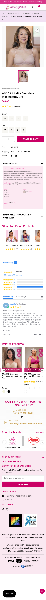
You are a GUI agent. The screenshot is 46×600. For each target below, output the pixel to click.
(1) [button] (14, 287)
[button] (8, 330)
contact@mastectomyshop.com (25, 423)
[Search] (33, 7)
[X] (7, 509)
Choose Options (12, 370)
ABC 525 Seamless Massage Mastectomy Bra (33, 376)
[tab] (8, 297)
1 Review (17, 106)
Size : (4, 114)
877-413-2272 (25, 413)
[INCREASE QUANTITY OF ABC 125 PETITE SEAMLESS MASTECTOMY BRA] (12, 139)
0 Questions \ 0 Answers (13, 275)
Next (42, 370)
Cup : (4, 125)
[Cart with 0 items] (37, 7)
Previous (3, 370)
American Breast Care (12, 447)
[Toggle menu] (3, 7)
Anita (34, 447)
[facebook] (3, 509)
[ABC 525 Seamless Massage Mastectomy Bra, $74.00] (34, 359)
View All (39, 432)
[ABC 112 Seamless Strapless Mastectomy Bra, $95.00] (12, 359)
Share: (4, 156)
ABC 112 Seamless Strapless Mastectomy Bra (12, 376)
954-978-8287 (36, 551)
